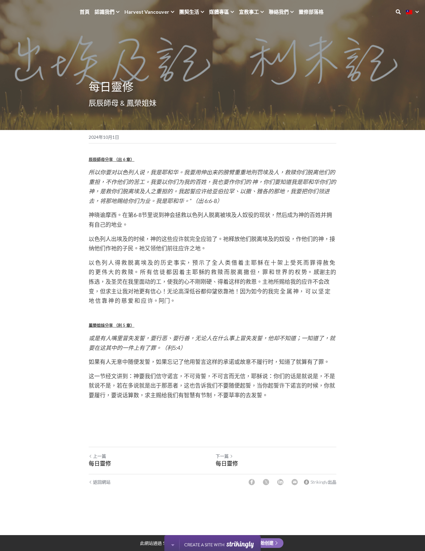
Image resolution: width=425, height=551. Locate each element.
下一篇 (222, 456)
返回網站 (101, 482)
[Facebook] (252, 482)
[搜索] (398, 11)
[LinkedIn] (280, 482)
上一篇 (99, 456)
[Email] (295, 482)
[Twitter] (266, 482)
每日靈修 (100, 463)
